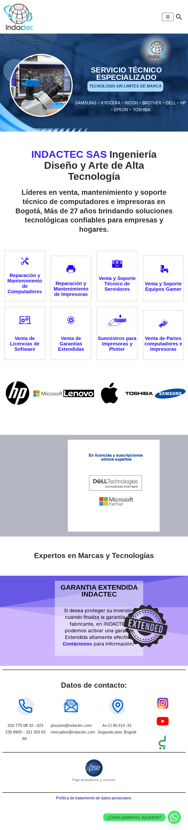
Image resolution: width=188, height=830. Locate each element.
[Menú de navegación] (168, 17)
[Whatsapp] (174, 817)
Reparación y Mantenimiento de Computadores (24, 283)
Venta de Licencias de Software (24, 344)
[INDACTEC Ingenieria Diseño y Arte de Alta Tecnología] (19, 16)
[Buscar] (179, 17)
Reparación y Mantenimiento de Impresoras (71, 289)
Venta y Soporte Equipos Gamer (163, 286)
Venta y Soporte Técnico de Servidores (117, 284)
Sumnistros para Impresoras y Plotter (117, 344)
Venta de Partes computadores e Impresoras (163, 344)
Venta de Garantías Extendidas (71, 344)
